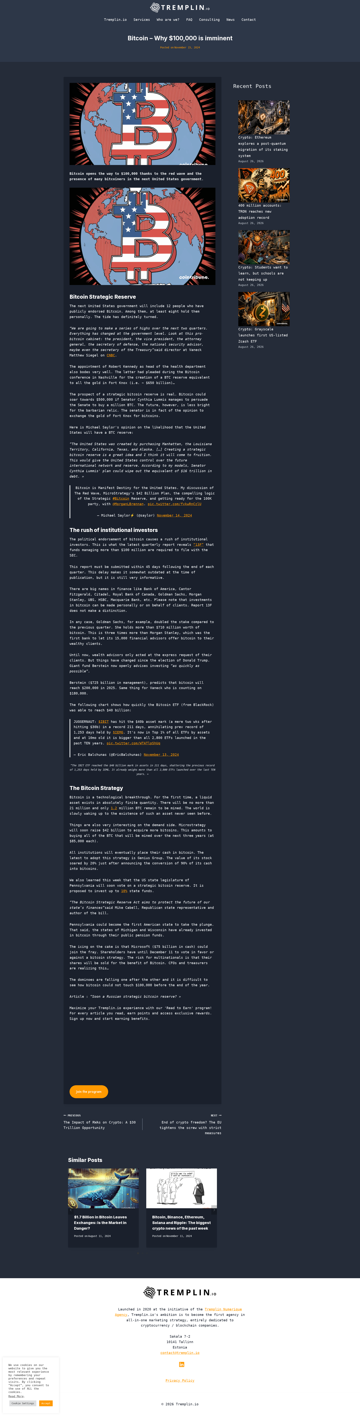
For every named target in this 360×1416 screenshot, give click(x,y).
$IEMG (118, 732)
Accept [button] (45, 1403)
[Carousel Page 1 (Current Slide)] (138, 1253)
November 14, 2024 (174, 515)
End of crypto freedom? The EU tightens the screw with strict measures (190, 1124)
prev (71, 1210)
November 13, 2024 (161, 755)
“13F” (198, 545)
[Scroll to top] (350, 1401)
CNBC (111, 355)
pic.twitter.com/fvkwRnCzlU (174, 504)
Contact (249, 20)
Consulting (209, 20)
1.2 (114, 808)
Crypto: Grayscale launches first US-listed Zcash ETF (263, 335)
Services (142, 20)
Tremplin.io (115, 20)
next (214, 1210)
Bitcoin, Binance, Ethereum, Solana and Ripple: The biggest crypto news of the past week (181, 1223)
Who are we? (168, 20)
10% (124, 891)
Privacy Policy (180, 1380)
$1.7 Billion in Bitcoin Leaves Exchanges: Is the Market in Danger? (100, 1223)
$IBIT (103, 722)
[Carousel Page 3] (147, 1253)
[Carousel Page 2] (142, 1253)
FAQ (189, 20)
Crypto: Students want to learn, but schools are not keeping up (263, 273)
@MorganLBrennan (128, 504)
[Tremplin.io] (180, 7)
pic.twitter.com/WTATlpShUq (133, 743)
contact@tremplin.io (180, 1353)
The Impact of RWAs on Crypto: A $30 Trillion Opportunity (100, 1122)
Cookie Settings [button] (23, 1403)
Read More (16, 1396)
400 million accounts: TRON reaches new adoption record (260, 211)
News (230, 20)
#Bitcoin (121, 498)
